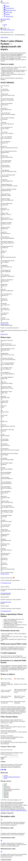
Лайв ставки (8, 12)
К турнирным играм (6, 582)
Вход (2, 19)
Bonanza (7, 14)
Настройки (3, 813)
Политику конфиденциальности (18, 810)
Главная (6, 775)
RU (4, 25)
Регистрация (6, 19)
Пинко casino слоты (10, 10)
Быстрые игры (9, 16)
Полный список (5, 324)
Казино (7, 6)
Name (2, 754)
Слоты (5, 24)
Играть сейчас (4, 334)
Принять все (10, 813)
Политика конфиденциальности (12, 776)
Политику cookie (5, 810)
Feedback (3, 757)
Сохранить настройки (6, 859)
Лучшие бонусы (9, 8)
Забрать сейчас (4, 37)
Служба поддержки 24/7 (8, 29)
